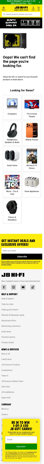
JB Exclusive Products (10, 365)
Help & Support (7, 299)
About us (5, 409)
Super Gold (5, 398)
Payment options (8, 337)
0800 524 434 (16, 3)
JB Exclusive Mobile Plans (12, 381)
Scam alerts (6, 331)
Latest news (6, 359)
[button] (7, 8)
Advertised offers (8, 320)
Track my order (7, 304)
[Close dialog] (37, 422)
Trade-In (4, 376)
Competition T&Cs (32, 452)
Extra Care (5, 387)
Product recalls (7, 342)
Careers (4, 414)
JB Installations (7, 392)
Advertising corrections (11, 326)
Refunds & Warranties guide (12, 315)
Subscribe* (21, 446)
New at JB (5, 354)
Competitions (6, 370)
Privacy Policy (13, 453)
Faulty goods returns (9, 310)
